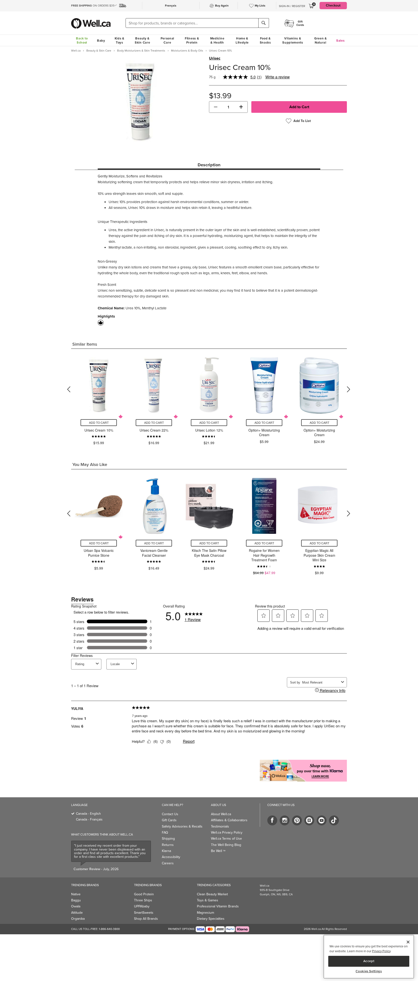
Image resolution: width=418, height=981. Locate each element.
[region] (368, 957)
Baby (101, 40)
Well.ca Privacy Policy (226, 832)
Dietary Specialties (210, 918)
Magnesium (205, 912)
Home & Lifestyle (242, 40)
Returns (168, 844)
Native (76, 894)
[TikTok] (334, 820)
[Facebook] (272, 820)
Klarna (166, 850)
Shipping (168, 838)
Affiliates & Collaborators (229, 820)
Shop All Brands (146, 918)
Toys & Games (207, 900)
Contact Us (170, 814)
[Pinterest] (297, 820)
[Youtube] (322, 820)
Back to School (82, 40)
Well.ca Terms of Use (226, 838)
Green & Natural (320, 40)
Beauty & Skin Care (142, 40)
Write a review (277, 77)
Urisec (214, 58)
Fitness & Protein (192, 40)
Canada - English (88, 813)
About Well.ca (221, 814)
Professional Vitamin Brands (218, 906)
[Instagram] (285, 820)
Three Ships (143, 900)
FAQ (165, 832)
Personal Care (167, 40)
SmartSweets (143, 912)
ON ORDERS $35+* (94, 5)
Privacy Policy (381, 951)
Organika (78, 918)
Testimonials (220, 826)
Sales (340, 40)
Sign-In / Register (292, 6)
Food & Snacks (265, 40)
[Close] (408, 942)
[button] (215, 107)
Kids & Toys (119, 40)
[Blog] (309, 820)
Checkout (333, 5)
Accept (368, 961)
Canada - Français (89, 819)
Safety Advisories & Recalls (182, 826)
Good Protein (144, 894)
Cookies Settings (369, 971)
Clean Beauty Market (212, 894)
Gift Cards (169, 820)
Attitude (77, 912)
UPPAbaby (141, 906)
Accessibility (171, 856)
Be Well (218, 850)
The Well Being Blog (226, 844)
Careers (168, 863)
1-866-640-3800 (109, 929)
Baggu (76, 900)
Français (170, 5)
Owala (75, 906)
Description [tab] (209, 165)
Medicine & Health (217, 40)
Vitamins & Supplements (292, 40)
